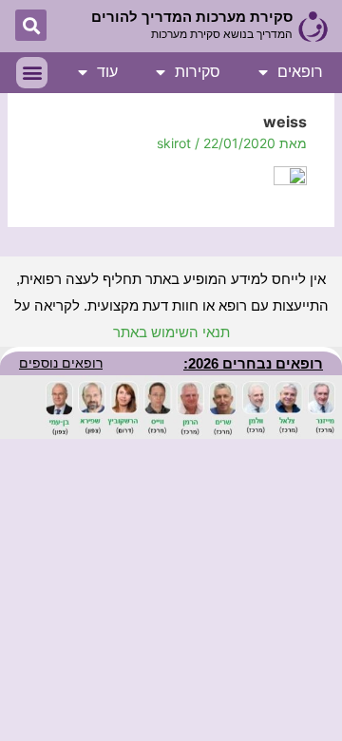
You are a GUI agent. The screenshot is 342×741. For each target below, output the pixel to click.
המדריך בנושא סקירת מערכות (222, 34)
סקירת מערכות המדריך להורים (192, 17)
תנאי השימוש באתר (171, 332)
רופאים (300, 72)
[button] (31, 25)
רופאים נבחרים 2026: (253, 363)
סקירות (197, 72)
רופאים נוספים (61, 362)
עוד (107, 72)
